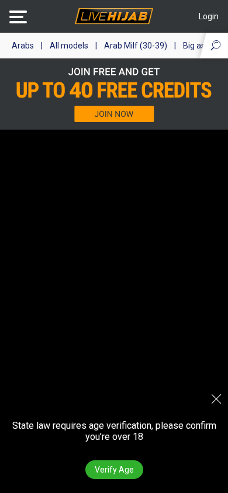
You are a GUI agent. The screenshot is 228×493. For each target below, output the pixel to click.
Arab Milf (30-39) (135, 45)
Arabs (23, 45)
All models (69, 45)
